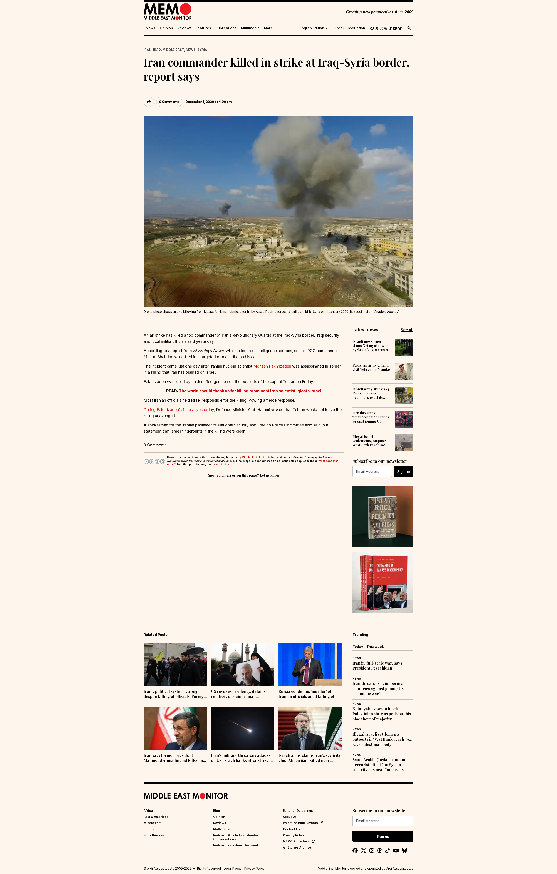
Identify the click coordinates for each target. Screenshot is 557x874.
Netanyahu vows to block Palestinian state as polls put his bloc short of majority (381, 714)
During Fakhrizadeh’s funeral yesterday (179, 409)
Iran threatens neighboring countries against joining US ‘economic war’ (370, 417)
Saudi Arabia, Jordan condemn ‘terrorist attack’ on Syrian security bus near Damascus (380, 764)
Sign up (403, 472)
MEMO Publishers (296, 841)
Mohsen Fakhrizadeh (272, 366)
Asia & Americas (156, 817)
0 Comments (169, 102)
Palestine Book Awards (300, 823)
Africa (148, 810)
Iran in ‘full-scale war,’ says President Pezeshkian (377, 666)
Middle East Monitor (254, 457)
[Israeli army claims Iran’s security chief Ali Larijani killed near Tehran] (310, 728)
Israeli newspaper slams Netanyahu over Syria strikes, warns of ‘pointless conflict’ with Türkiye (371, 345)
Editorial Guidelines (298, 810)
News (150, 28)
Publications (226, 28)
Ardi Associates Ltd (399, 868)
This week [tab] (375, 646)
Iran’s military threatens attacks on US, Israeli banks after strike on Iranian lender (242, 758)
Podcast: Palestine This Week (236, 845)
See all (407, 330)
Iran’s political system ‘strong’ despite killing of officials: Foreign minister (175, 694)
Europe (149, 829)
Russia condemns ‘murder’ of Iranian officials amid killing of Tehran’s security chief (306, 694)
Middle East (173, 50)
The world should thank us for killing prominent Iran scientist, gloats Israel (250, 391)
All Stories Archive (297, 847)
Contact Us (291, 829)
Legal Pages (233, 868)
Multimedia (250, 28)
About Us (290, 817)
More (268, 28)
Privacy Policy (294, 835)
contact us (223, 464)
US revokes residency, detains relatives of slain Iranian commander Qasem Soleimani (238, 694)
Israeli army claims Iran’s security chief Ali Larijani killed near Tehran (309, 758)
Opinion (166, 28)
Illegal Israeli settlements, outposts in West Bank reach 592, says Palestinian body (371, 440)
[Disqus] (244, 538)
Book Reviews (154, 835)
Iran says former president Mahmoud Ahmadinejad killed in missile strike (173, 758)
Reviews (184, 28)
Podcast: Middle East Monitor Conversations (235, 837)
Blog (216, 810)
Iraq (157, 50)
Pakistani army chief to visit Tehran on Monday (371, 367)
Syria (202, 50)
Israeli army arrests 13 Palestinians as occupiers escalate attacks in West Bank (370, 393)
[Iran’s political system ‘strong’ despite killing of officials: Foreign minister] (175, 664)
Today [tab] (357, 646)
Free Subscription (350, 28)
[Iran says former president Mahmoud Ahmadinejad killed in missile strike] (175, 728)
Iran (147, 50)
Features (203, 28)
